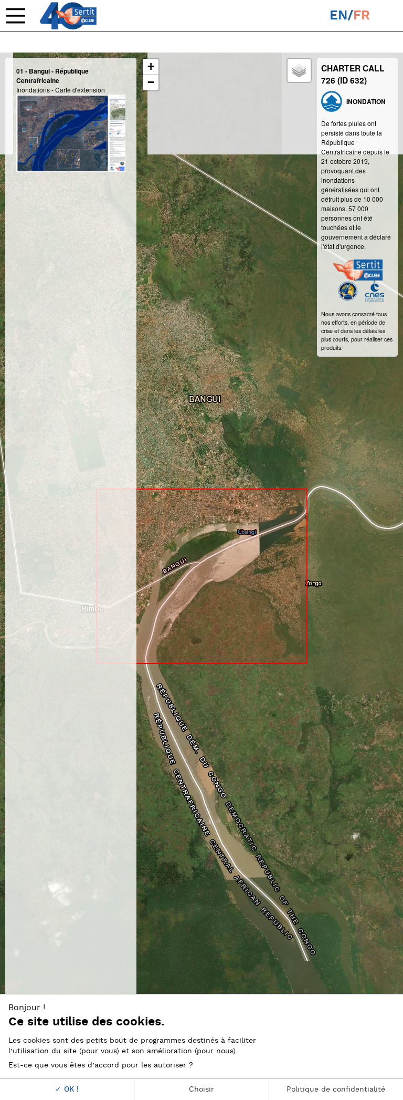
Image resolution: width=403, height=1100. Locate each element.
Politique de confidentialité (336, 1089)
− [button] (150, 82)
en (338, 15)
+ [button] (150, 66)
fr (361, 15)
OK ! (70, 1089)
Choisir (201, 1089)
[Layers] (299, 70)
